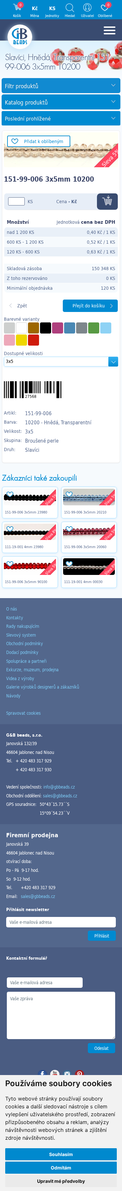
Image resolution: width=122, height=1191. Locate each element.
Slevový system (21, 634)
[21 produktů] (21, 328)
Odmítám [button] (61, 1167)
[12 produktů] (93, 328)
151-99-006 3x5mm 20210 (85, 512)
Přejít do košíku (89, 305)
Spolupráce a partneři (26, 661)
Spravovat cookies (23, 713)
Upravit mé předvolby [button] (61, 1181)
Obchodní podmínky (24, 643)
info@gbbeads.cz (59, 786)
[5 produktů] (45, 328)
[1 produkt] (9, 328)
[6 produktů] (21, 340)
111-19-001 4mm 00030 (83, 581)
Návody (13, 695)
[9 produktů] (105, 328)
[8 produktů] (69, 328)
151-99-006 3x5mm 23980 (26, 512)
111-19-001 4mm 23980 (24, 546)
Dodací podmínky (22, 652)
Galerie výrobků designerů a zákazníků (42, 686)
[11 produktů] (33, 328)
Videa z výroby (20, 678)
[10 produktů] (33, 340)
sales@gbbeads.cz (60, 795)
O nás (11, 608)
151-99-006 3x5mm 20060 (85, 546)
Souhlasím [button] (61, 1154)
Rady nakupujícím (22, 626)
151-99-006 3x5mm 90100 (26, 581)
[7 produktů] (9, 340)
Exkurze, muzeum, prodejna (32, 669)
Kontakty (14, 617)
